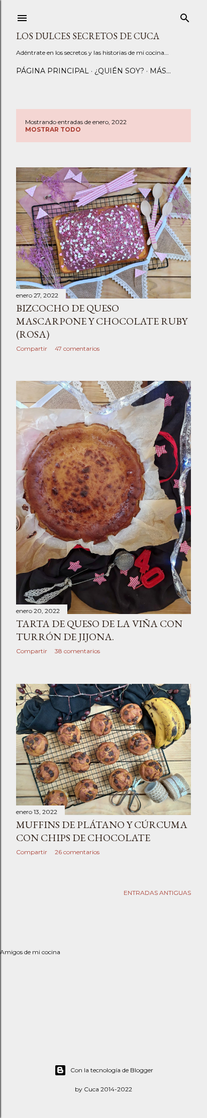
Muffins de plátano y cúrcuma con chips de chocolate (101, 831)
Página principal (52, 70)
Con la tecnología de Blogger (111, 1070)
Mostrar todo (53, 129)
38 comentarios (77, 651)
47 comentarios (77, 348)
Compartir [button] (31, 348)
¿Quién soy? (119, 70)
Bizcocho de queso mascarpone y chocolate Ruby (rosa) (101, 321)
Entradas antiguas (157, 892)
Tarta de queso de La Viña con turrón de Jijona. (99, 630)
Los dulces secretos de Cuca (87, 36)
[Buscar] (185, 16)
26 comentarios (77, 852)
